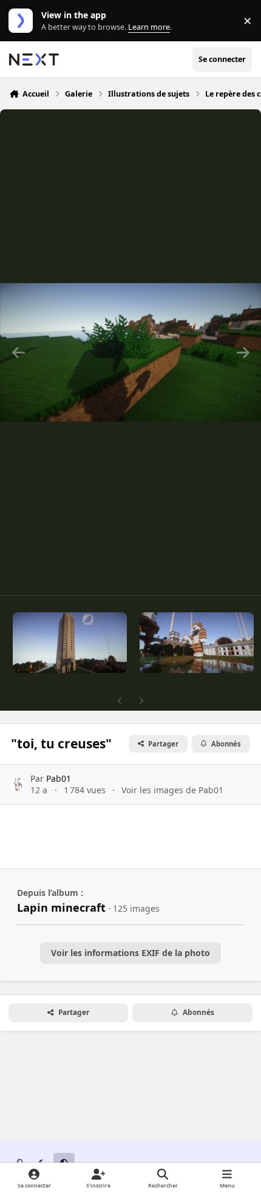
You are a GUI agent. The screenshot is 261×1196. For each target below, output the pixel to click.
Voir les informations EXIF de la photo (130, 953)
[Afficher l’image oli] (197, 642)
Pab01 (58, 778)
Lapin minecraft (61, 907)
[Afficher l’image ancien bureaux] (70, 642)
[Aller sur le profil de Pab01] (17, 784)
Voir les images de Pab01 (172, 790)
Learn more (23, 21)
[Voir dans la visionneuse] (130, 352)
